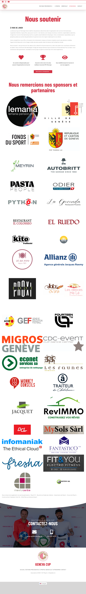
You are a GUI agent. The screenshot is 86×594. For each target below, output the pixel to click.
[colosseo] (22, 222)
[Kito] (22, 239)
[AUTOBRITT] (63, 166)
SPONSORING (56, 569)
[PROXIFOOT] (22, 288)
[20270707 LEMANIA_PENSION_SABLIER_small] (22, 111)
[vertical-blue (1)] (22, 444)
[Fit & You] (63, 463)
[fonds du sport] (22, 139)
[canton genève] (63, 139)
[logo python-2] (22, 202)
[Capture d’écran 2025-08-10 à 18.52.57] (63, 408)
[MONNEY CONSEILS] (22, 382)
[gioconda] (63, 202)
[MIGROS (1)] (22, 344)
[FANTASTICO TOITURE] (63, 444)
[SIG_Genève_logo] (63, 239)
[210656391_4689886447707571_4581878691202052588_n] (22, 186)
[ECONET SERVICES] (22, 363)
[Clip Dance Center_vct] (63, 344)
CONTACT (63, 569)
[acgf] (22, 321)
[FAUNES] (63, 363)
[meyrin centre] (22, 481)
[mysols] (63, 429)
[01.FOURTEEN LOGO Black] (63, 321)
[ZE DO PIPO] (22, 259)
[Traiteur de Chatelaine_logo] (63, 382)
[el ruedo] (63, 222)
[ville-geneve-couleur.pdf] (63, 111)
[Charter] (63, 482)
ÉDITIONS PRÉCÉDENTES (32, 569)
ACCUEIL (22, 569)
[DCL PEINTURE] (22, 430)
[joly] (63, 288)
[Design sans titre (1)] (22, 463)
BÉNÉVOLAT (49, 569)
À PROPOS (42, 569)
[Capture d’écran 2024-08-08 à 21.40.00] (63, 259)
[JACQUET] (22, 408)
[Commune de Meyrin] (22, 166)
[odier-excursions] (63, 186)
